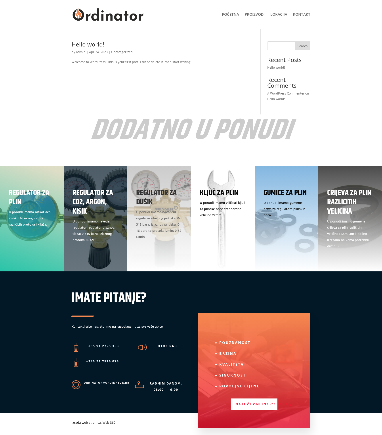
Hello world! (88, 44)
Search (303, 46)
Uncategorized (122, 52)
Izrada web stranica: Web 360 (93, 422)
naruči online (252, 404)
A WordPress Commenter (285, 93)
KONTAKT (301, 15)
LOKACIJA (278, 15)
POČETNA (230, 15)
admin (81, 52)
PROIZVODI (255, 15)
